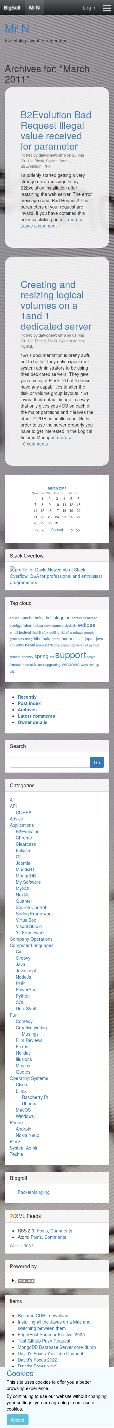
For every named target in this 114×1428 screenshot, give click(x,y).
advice (14, 617)
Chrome (24, 837)
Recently (27, 697)
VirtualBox (26, 920)
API (13, 806)
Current (57, 529)
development (54, 625)
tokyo (91, 656)
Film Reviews (29, 1040)
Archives (27, 709)
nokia (40, 645)
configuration (21, 625)
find (35, 632)
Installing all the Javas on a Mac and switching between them (54, 1325)
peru (49, 644)
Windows (25, 1116)
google (89, 632)
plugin (65, 645)
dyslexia (71, 625)
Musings (30, 1034)
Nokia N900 (27, 1135)
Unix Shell (26, 1008)
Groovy (23, 958)
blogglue (62, 617)
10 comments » (36, 443)
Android (23, 1129)
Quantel (24, 901)
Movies (23, 1065)
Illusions (24, 1059)
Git (19, 856)
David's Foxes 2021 (37, 1366)
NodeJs (23, 977)
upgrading (52, 664)
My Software (28, 882)
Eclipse (23, 850)
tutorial (27, 664)
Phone (16, 1122)
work (84, 664)
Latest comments (36, 716)
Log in (90, 7)
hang (29, 638)
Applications (22, 825)
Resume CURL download (43, 1315)
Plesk (39, 160)
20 (78, 510)
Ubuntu (29, 1103)
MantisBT (25, 869)
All (12, 799)
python (94, 645)
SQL (20, 1002)
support (70, 654)
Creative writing (31, 1027)
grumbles (17, 638)
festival (25, 632)
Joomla (23, 863)
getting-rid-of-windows (66, 632)
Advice (16, 818)
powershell (80, 645)
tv (35, 664)
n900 (20, 645)
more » (75, 219)
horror (67, 638)
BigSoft (12, 7)
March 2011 (57, 487)
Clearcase (26, 844)
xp (97, 664)
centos (77, 617)
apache (27, 617)
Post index (29, 703)
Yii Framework (30, 932)
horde (56, 638)
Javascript (26, 970)
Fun (14, 1015)
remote (15, 656)
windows (70, 664)
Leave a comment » (40, 225)
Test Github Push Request (44, 1341)
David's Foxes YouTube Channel (50, 1353)
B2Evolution (31, 166)
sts (52, 656)
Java (20, 964)
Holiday (23, 1053)
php (57, 645)
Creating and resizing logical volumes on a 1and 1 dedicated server (56, 305)
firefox (43, 632)
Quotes (23, 1072)
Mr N (34, 7)
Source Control (31, 907)
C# (19, 951)
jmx (12, 645)
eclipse (87, 624)
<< (37, 529)
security (27, 656)
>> (78, 529)
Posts (42, 1230)
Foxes (22, 1046)
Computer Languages (32, 945)
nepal (30, 645)
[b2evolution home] (22, 1280)
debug (38, 625)
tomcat (15, 664)
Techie (40, 340)
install (78, 638)
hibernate (42, 638)
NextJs (22, 894)
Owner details (33, 722)
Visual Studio (29, 926)
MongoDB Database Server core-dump (57, 1347)
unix (41, 664)
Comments (61, 1230)
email (14, 632)
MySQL (27, 346)
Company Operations (31, 939)
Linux (21, 1091)
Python (23, 996)
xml (91, 664)
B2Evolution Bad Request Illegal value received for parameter (56, 130)
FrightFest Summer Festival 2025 (51, 1334)
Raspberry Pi (35, 1097)
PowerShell (27, 989)
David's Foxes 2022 (37, 1359)
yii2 (12, 671)
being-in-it (43, 617)
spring (41, 656)
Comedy (24, 1021)
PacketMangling (34, 1192)
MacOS (23, 1110)
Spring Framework (34, 913)
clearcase (90, 617)
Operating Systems (29, 1078)
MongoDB (26, 875)
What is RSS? (21, 1245)
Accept (17, 1420)
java (99, 638)
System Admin (58, 160)
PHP (47, 166)
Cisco (21, 1084)
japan (90, 638)
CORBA (23, 812)
